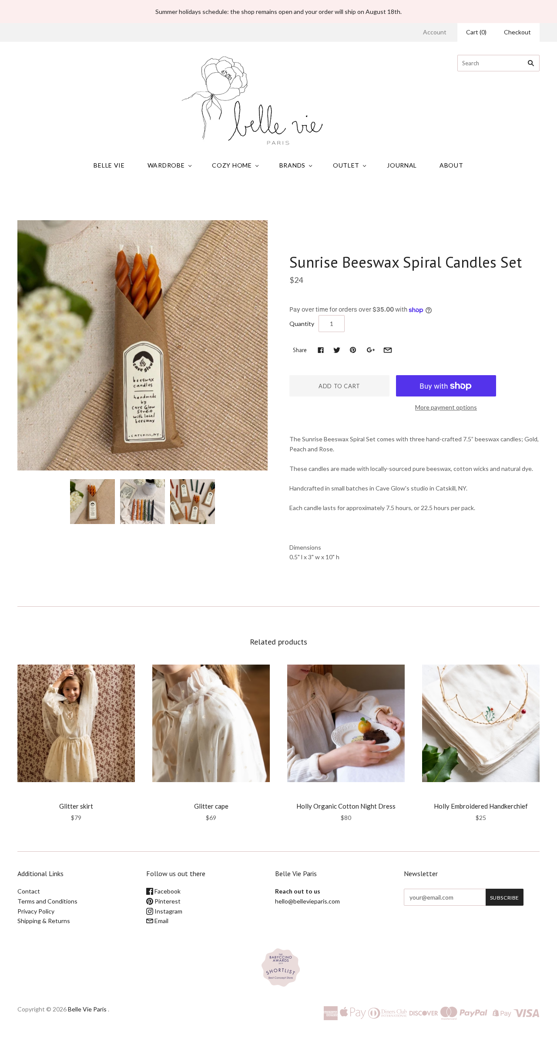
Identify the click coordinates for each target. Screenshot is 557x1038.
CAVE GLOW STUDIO (327, 244)
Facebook (167, 891)
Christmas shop (256, 200)
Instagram (167, 911)
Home (186, 200)
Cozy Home (232, 165)
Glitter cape (211, 806)
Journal (402, 165)
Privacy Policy (35, 911)
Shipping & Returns (43, 920)
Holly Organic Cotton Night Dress (346, 806)
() (476, 32)
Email (160, 920)
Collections (214, 200)
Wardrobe (166, 165)
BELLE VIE (109, 165)
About (451, 165)
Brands (292, 165)
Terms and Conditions (47, 901)
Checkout (517, 32)
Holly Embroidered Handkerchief (481, 806)
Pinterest (167, 901)
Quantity (301, 323)
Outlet (346, 165)
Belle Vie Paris (87, 1009)
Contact (28, 891)
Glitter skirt (76, 806)
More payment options (446, 407)
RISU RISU (76, 794)
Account (434, 32)
